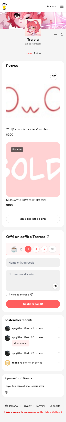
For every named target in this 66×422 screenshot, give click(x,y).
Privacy (27, 406)
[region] (33, 144)
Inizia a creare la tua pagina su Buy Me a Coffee (32, 411)
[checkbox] (17, 294)
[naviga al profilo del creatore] (33, 27)
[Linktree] (6, 392)
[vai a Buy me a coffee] (4, 6)
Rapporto (54, 406)
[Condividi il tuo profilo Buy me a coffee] (61, 34)
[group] (33, 103)
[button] (62, 7)
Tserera (33, 39)
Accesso (52, 6)
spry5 (15, 328)
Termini (40, 406)
